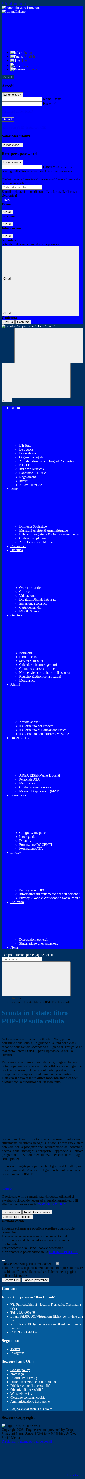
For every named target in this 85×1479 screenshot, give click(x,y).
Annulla (8, 322)
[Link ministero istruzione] (21, 7)
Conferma (23, 322)
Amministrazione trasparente (30, 1401)
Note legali (18, 1374)
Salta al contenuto (14, 3)
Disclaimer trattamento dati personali (27, 1441)
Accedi (7, 77)
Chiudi (7, 212)
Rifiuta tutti (37, 1212)
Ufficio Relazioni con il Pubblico (33, 1382)
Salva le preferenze (35, 1280)
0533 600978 (26, 1312)
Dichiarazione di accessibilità (30, 1386)
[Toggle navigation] (36, 380)
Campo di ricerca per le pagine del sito (28, 955)
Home (14, 998)
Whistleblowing (21, 1393)
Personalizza (11, 1212)
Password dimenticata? (17, 111)
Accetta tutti (17, 1216)
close (6, 400)
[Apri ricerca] (48, 345)
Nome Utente (52, 99)
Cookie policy (20, 1370)
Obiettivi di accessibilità (26, 1389)
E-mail (47, 167)
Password (49, 103)
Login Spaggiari (34, 183)
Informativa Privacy (24, 1378)
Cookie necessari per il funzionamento (28, 1264)
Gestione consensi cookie (27, 1397)
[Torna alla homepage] (42, 326)
